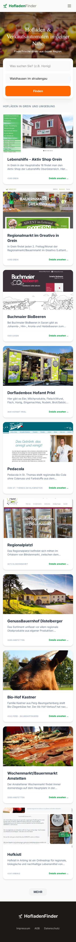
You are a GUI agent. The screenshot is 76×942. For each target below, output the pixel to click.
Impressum (23, 928)
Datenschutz (52, 928)
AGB (37, 928)
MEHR (38, 892)
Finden (38, 91)
